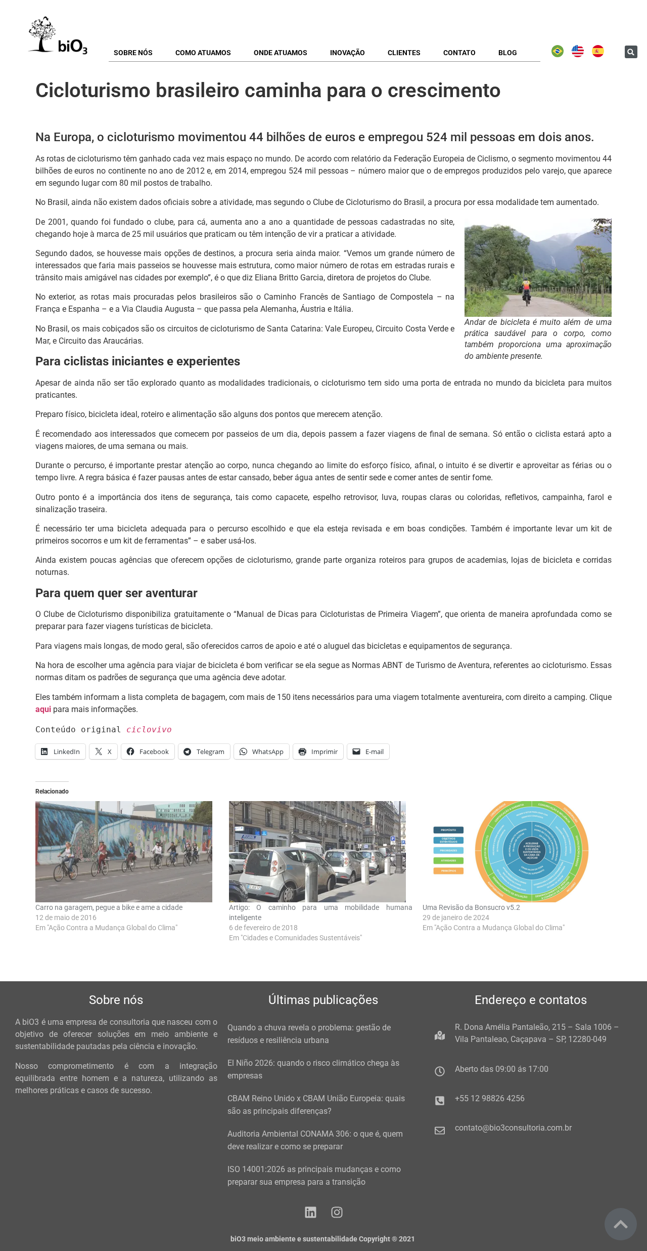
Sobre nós (133, 53)
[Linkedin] (310, 1212)
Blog (507, 53)
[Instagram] (337, 1212)
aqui (43, 709)
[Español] (598, 54)
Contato (459, 53)
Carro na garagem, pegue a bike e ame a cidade (108, 907)
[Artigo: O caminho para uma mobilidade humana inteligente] (320, 851)
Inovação (347, 53)
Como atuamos (203, 53)
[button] (631, 52)
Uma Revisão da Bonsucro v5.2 (471, 907)
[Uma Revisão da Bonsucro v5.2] (514, 851)
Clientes (404, 53)
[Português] (557, 54)
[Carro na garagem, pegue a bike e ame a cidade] (127, 851)
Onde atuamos (280, 53)
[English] (578, 54)
